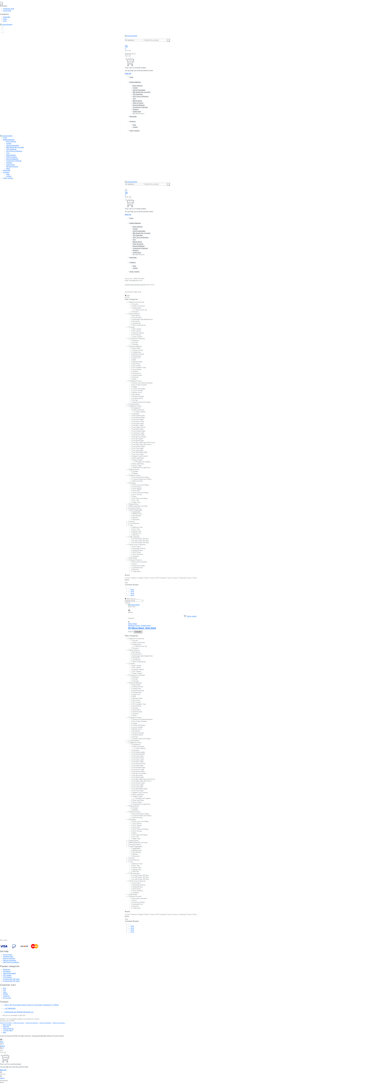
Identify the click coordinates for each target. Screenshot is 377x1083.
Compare (138, 632)
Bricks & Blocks (138, 85)
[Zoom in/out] (1, 1080)
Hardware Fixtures (134, 625)
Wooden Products (138, 114)
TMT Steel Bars (138, 94)
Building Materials (135, 82)
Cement (135, 88)
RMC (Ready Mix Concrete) (142, 92)
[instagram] (3, 32)
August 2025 (7, 10)
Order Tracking (134, 130)
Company (132, 121)
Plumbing (136, 109)
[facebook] (3, 26)
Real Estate (133, 116)
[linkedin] (3, 30)
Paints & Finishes (138, 103)
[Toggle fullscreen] (3, 1080)
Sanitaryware (137, 111)
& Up (132, 589)
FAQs (134, 125)
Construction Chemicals (140, 107)
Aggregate (6, 17)
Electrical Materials (139, 105)
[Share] (4, 1080)
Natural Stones (137, 101)
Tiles (134, 98)
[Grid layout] (136, 598)
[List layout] (137, 598)
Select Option (132, 624)
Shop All (128, 73)
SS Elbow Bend (146, 625)
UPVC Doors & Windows (140, 96)
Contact (135, 127)
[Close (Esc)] (6, 1080)
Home (131, 77)
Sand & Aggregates (139, 90)
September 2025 (8, 9)
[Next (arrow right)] (3, 1082)
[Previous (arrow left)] (1, 1082)
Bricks (5, 19)
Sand (4, 21)
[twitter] (3, 28)
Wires (8, 168)
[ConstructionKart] (6, 24)
